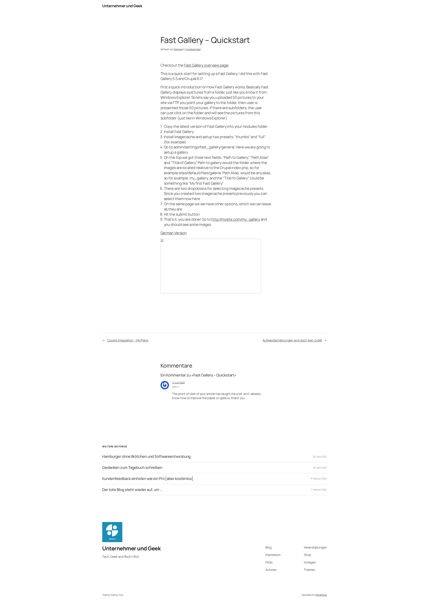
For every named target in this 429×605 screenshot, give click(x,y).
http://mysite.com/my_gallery (235, 219)
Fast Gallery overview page (206, 65)
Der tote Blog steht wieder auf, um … (132, 490)
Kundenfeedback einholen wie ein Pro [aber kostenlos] (147, 479)
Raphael (178, 49)
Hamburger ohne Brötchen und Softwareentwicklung (146, 456)
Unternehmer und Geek (122, 5)
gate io (175, 386)
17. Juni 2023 (178, 382)
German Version (174, 232)
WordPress (321, 594)
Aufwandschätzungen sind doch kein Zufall (292, 340)
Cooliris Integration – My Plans (127, 340)
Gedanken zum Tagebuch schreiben (132, 467)
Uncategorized (193, 49)
